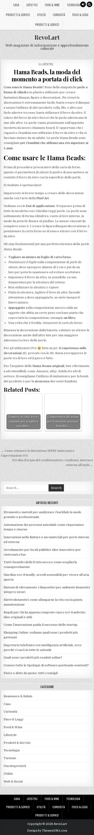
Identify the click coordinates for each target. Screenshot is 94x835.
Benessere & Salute (18, 696)
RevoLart (47, 37)
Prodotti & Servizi (18, 14)
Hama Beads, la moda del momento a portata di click (47, 75)
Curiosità (59, 14)
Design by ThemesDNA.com (47, 830)
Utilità (41, 14)
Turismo (10, 758)
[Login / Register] (83, 4)
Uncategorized (15, 766)
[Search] (89, 4)
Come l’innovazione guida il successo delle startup (40, 624)
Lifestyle (32, 5)
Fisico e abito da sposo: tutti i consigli (31, 673)
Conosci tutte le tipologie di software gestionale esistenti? (46, 665)
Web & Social (13, 781)
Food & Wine (52, 5)
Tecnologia (74, 5)
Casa (16, 5)
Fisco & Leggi (80, 14)
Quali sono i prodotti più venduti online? (33, 657)
